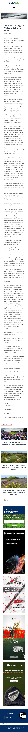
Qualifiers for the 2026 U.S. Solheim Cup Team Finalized (14, 443)
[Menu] (14, 8)
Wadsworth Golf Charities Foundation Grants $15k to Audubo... (14, 492)
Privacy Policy (9, 727)
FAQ (4, 727)
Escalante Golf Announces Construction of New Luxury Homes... (14, 467)
